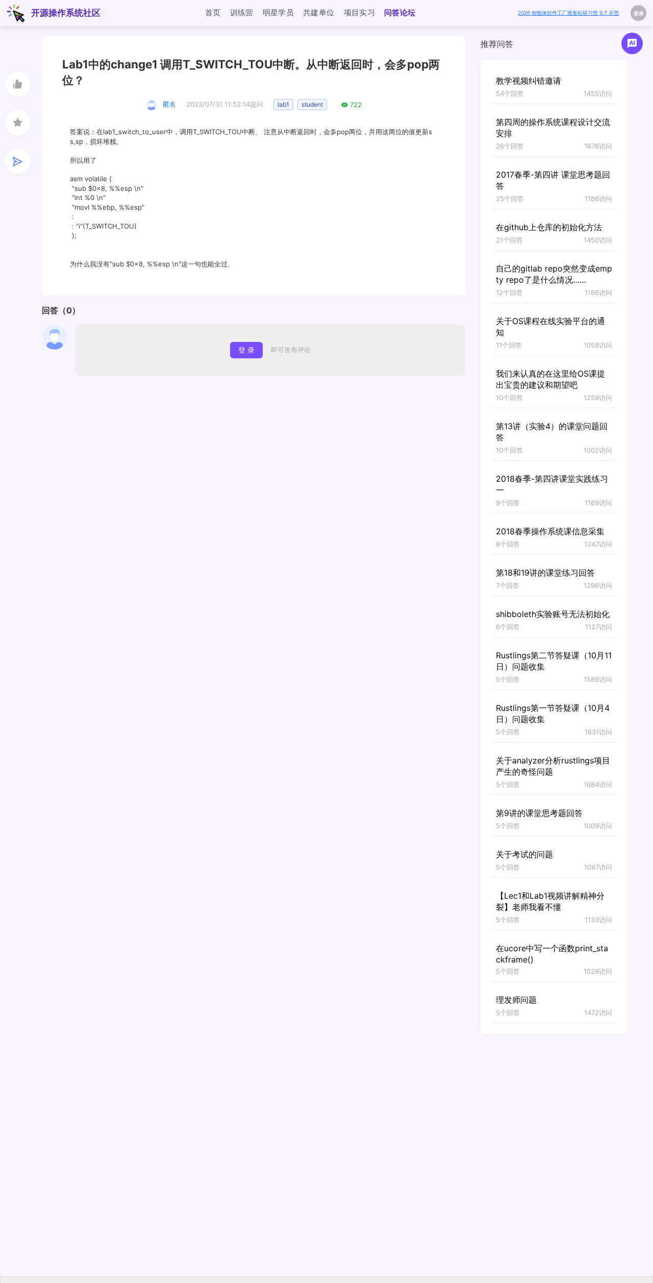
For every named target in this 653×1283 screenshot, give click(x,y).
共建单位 (319, 12)
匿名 (169, 104)
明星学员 (278, 12)
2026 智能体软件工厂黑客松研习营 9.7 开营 (568, 13)
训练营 (242, 12)
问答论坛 (400, 12)
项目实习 (359, 12)
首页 (213, 12)
